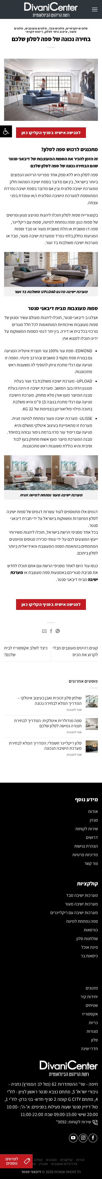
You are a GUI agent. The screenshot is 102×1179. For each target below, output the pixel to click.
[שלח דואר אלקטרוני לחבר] (44, 631)
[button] (6, 131)
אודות (80, 1160)
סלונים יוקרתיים (77, 28)
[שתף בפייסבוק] (51, 631)
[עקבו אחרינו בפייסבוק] (92, 1138)
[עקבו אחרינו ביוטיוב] (73, 1138)
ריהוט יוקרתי (34, 32)
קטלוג (38, 1160)
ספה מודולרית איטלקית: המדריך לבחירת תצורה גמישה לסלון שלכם (48, 723)
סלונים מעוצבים (36, 28)
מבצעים (51, 1160)
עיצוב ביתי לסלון (56, 32)
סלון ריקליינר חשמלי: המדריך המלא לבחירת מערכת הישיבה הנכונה (45, 745)
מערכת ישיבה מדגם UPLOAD (64, 291)
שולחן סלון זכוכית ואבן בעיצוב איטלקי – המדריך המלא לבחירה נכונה (50, 700)
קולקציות (66, 1160)
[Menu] (94, 9)
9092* (61, 1122)
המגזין (43, 1164)
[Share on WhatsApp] (57, 631)
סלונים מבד (56, 28)
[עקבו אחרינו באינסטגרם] (83, 1138)
